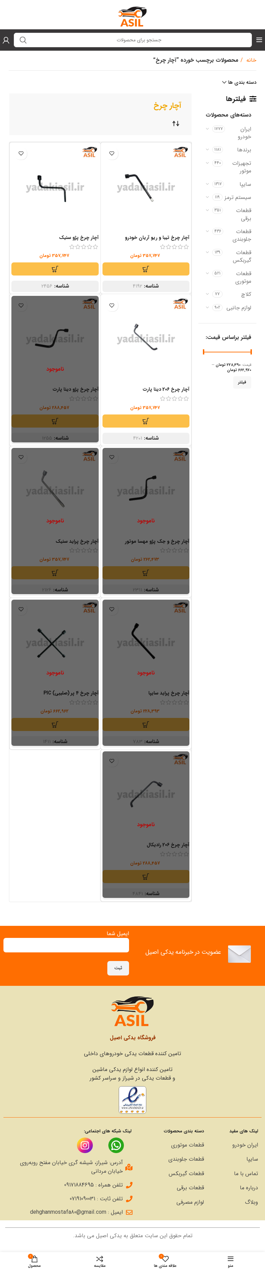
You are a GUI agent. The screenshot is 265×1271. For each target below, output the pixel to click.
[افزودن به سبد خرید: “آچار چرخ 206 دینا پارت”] (145, 421)
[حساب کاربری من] (6, 40)
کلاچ (246, 294)
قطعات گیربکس (242, 256)
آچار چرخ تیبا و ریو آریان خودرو (157, 237)
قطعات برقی (243, 214)
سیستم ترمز (238, 197)
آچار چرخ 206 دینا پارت (166, 389)
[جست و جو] (23, 40)
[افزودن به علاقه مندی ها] (112, 154)
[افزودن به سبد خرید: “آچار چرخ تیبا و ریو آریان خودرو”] (145, 269)
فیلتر (242, 382)
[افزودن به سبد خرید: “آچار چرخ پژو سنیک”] (54, 269)
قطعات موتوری (243, 277)
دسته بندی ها (242, 82)
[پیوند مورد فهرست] (234, 1145)
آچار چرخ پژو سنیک (79, 237)
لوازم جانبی (238, 307)
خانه (250, 60)
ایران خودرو (244, 133)
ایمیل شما (118, 933)
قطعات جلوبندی (242, 235)
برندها (244, 150)
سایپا (245, 184)
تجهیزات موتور (241, 167)
